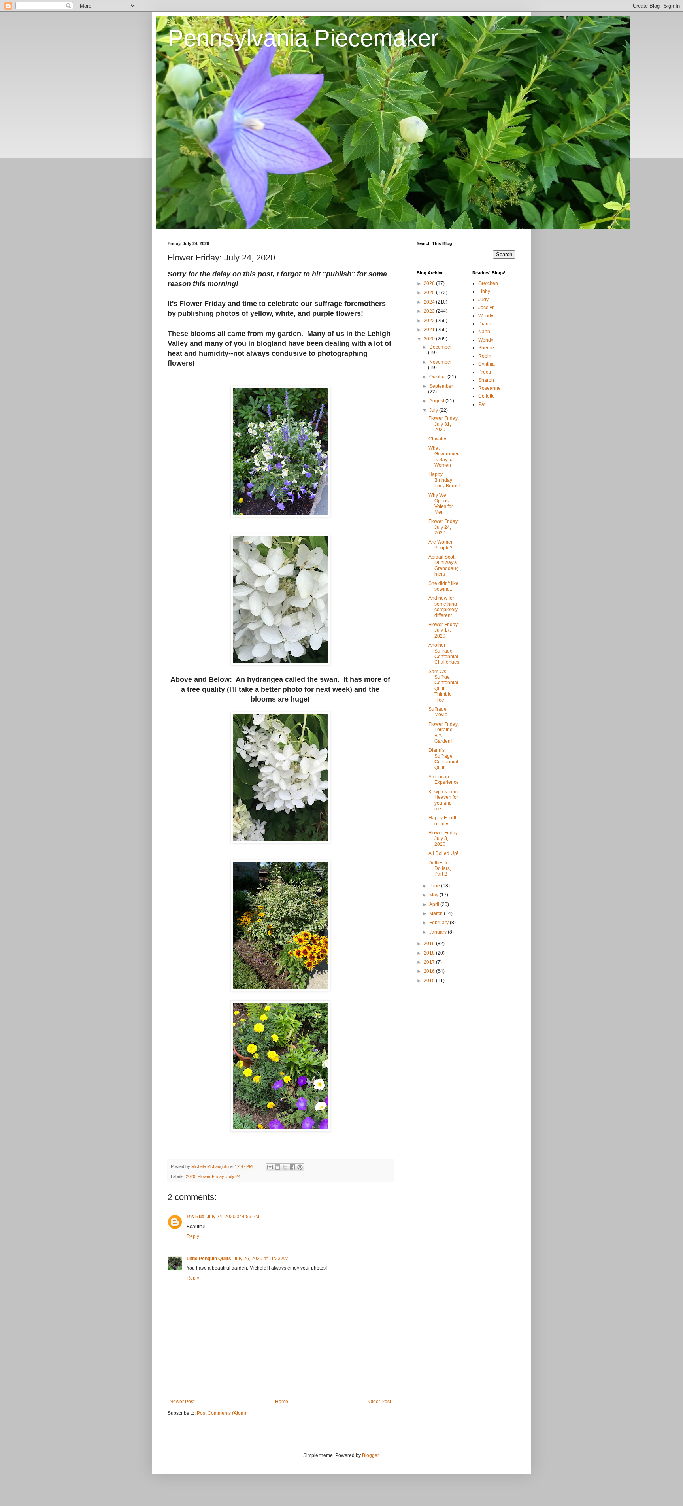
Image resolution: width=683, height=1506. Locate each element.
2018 (430, 953)
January (438, 932)
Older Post (379, 1401)
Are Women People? (441, 544)
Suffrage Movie (437, 711)
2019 (430, 943)
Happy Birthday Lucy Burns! (444, 480)
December (440, 347)
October (438, 376)
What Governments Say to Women (444, 456)
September (441, 386)
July (434, 410)
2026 (430, 283)
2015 (430, 980)
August (437, 401)
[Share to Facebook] (292, 1167)
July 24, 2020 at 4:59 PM (233, 1216)
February (439, 922)
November (440, 362)
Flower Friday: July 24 (219, 1176)
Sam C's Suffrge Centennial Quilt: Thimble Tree (443, 686)
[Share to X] (285, 1167)
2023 (430, 311)
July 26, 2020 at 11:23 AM (261, 1258)
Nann (484, 331)
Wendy (485, 316)
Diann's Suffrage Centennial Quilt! (443, 758)
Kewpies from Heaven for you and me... (443, 800)
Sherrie (486, 348)
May (434, 895)
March (436, 913)
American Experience (443, 779)
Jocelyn (486, 307)
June (435, 886)
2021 (430, 329)
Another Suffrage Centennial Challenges (443, 653)
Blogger (370, 1455)
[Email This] (270, 1167)
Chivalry (437, 439)
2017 (430, 962)
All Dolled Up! (443, 853)
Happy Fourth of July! (443, 820)
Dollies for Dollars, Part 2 (439, 868)
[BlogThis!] (277, 1167)
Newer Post (182, 1401)
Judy (483, 299)
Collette (486, 396)
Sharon (486, 380)
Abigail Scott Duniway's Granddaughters (443, 565)
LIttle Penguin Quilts (209, 1258)
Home (281, 1401)
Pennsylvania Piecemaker (303, 38)
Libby (484, 291)
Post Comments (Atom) (221, 1413)
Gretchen (488, 283)
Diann (484, 323)
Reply (193, 1236)
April (434, 904)
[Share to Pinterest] (300, 1167)
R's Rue (195, 1216)
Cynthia (486, 364)
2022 (430, 320)
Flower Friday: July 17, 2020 (443, 630)
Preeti (484, 372)
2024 (430, 302)
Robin (484, 356)
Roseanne (489, 388)
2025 (430, 292)
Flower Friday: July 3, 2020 (443, 838)
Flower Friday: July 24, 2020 (443, 527)
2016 (430, 971)
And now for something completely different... (443, 606)
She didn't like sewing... (443, 586)
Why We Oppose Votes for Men (440, 504)
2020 (190, 1176)
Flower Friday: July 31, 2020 (443, 423)
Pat (481, 404)
